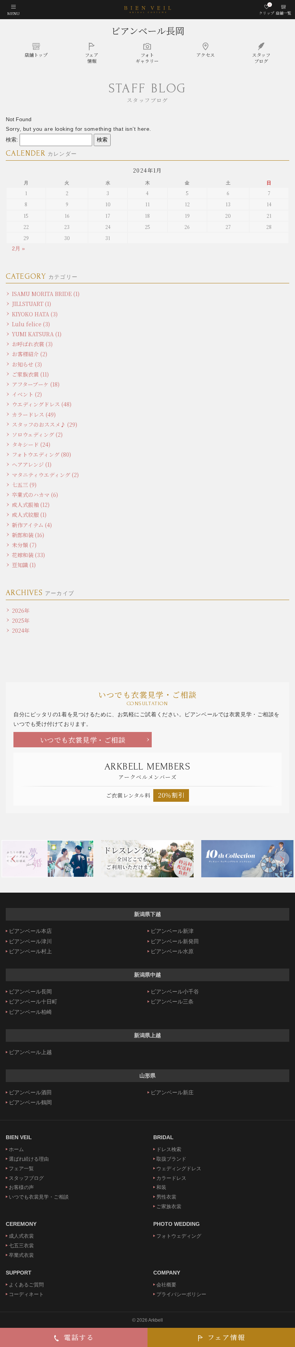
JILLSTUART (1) (31, 304)
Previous (13, 859)
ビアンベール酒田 (30, 1092)
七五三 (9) (24, 484)
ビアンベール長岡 (147, 30)
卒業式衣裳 (21, 1255)
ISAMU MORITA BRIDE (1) (46, 294)
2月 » (18, 248)
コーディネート (26, 1294)
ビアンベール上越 (30, 1052)
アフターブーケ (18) (36, 384)
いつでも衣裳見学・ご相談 (83, 740)
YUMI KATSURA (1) (36, 334)
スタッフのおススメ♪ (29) (44, 424)
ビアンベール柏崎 (30, 1012)
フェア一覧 (21, 1168)
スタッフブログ (26, 1178)
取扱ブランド (171, 1159)
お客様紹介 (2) (29, 354)
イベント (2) (27, 394)
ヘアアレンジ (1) (31, 464)
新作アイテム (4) (32, 525)
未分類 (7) (24, 545)
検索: (12, 140)
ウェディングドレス (178, 1168)
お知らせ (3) (27, 364)
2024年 (21, 630)
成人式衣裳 (21, 1236)
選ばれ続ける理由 (29, 1159)
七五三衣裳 (21, 1245)
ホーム (16, 1149)
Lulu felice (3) (31, 324)
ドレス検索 (168, 1149)
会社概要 (166, 1285)
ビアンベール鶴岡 (30, 1102)
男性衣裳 (166, 1197)
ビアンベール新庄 (172, 1092)
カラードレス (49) (34, 414)
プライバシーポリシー (181, 1294)
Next (281, 859)
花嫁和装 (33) (28, 555)
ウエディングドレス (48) (41, 404)
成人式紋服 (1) (29, 514)
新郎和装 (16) (28, 535)
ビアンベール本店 (30, 931)
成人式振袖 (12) (31, 504)
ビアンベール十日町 (33, 1001)
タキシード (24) (31, 444)
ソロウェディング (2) (37, 434)
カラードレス (171, 1178)
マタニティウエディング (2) (45, 475)
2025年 (21, 620)
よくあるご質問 (26, 1285)
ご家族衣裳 (168, 1206)
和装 (161, 1187)
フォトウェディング (178, 1236)
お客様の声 (21, 1187)
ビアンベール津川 (30, 941)
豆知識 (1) (24, 565)
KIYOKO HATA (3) (35, 314)
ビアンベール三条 (172, 1001)
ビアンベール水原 (172, 951)
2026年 (21, 610)
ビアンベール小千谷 (175, 991)
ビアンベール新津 (172, 931)
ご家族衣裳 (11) (30, 374)
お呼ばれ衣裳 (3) (32, 344)
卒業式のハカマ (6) (35, 494)
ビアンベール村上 (30, 951)
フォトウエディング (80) (41, 454)
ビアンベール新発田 (175, 941)
